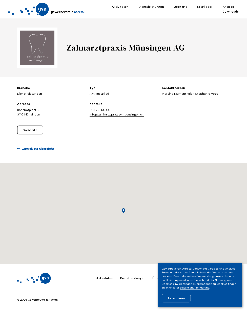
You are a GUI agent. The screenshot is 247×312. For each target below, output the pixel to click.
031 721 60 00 (100, 110)
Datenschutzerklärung (194, 287)
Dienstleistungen (151, 7)
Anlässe (228, 7)
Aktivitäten (120, 7)
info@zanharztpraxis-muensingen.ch (117, 114)
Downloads (230, 12)
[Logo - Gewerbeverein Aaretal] (45, 9)
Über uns (180, 7)
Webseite (30, 130)
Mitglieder (205, 7)
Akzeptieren (176, 298)
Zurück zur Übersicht (38, 149)
